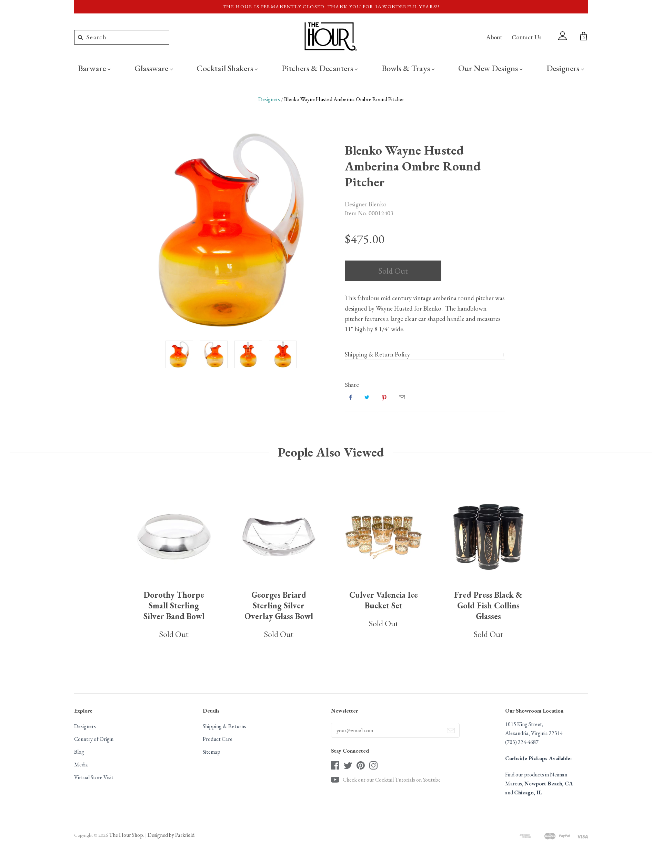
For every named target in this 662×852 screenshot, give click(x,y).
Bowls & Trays (407, 68)
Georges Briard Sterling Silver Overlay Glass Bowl (278, 605)
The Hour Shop (126, 835)
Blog (79, 751)
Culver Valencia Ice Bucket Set (383, 600)
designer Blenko (366, 204)
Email (401, 397)
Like (351, 397)
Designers (563, 68)
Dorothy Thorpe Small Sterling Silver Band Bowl (173, 605)
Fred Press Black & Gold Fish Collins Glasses (488, 605)
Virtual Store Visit (93, 777)
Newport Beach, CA (548, 783)
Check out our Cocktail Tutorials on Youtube (392, 779)
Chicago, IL (528, 792)
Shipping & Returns (224, 726)
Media (81, 764)
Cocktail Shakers (226, 68)
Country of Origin (93, 739)
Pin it (384, 397)
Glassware (152, 68)
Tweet (367, 397)
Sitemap (211, 751)
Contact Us (526, 37)
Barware (93, 68)
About (494, 37)
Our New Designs (489, 68)
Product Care (217, 739)
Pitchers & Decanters (318, 68)
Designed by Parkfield (171, 835)
